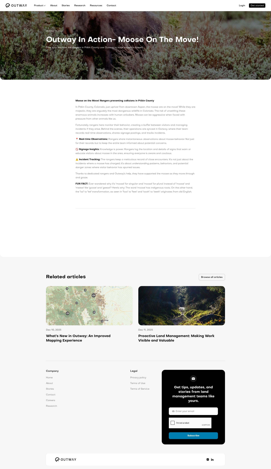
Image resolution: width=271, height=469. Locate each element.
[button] (39, 5)
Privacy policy (138, 378)
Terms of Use (137, 383)
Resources (96, 6)
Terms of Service (139, 389)
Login (242, 6)
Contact (111, 6)
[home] (16, 5)
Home (49, 378)
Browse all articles (212, 277)
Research (79, 6)
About (53, 6)
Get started (257, 6)
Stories (66, 6)
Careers (50, 400)
